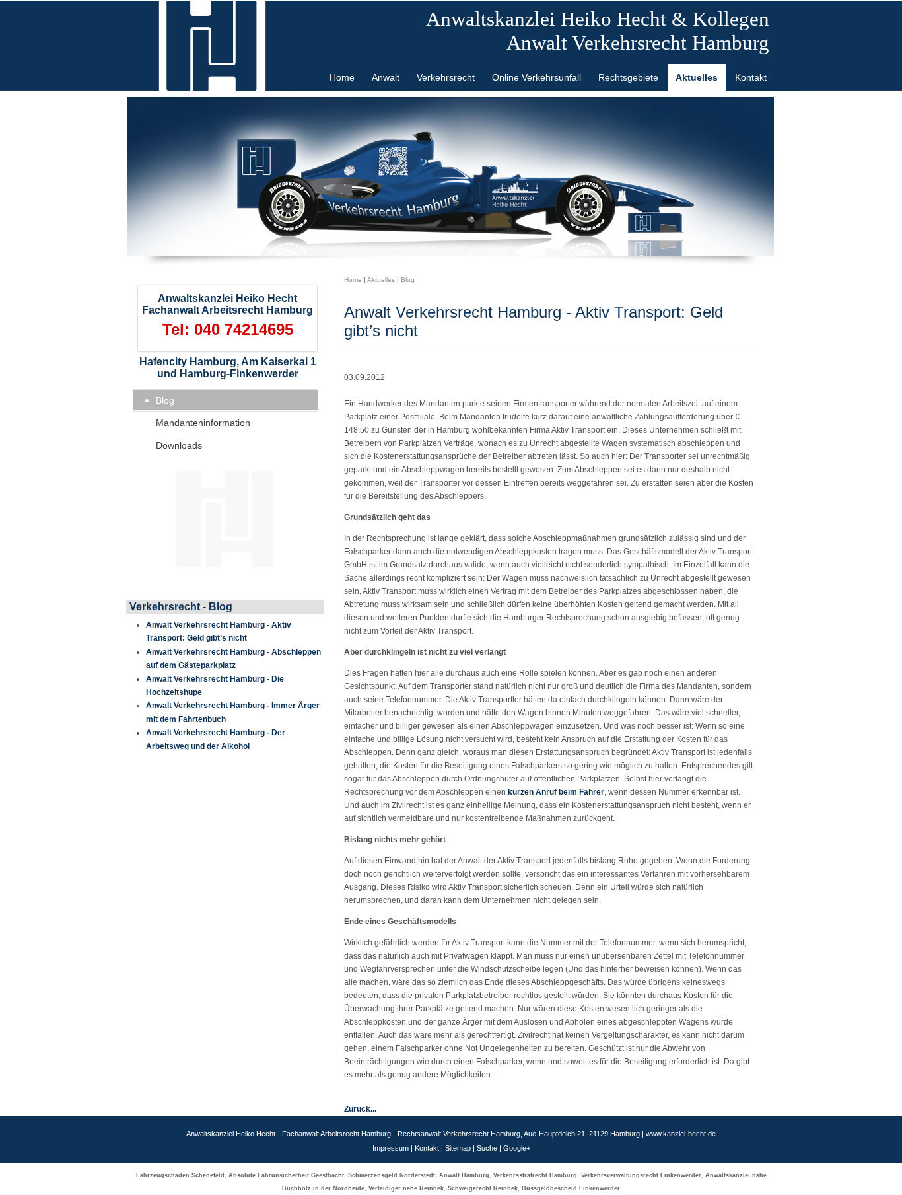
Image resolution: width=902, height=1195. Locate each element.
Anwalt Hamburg (464, 1175)
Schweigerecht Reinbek (483, 1188)
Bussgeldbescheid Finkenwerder (571, 1188)
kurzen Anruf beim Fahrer (556, 792)
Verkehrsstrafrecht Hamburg (535, 1175)
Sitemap (458, 1148)
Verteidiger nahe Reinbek (406, 1188)
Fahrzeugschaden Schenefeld (180, 1175)
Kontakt (427, 1148)
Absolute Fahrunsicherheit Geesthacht (286, 1175)
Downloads (179, 445)
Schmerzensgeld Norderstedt (391, 1175)
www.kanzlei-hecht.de (681, 1134)
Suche (487, 1148)
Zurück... (360, 1109)
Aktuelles (381, 279)
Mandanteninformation (203, 422)
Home (353, 279)
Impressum (390, 1148)
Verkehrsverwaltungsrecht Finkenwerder (641, 1175)
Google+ (516, 1148)
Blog (165, 400)
